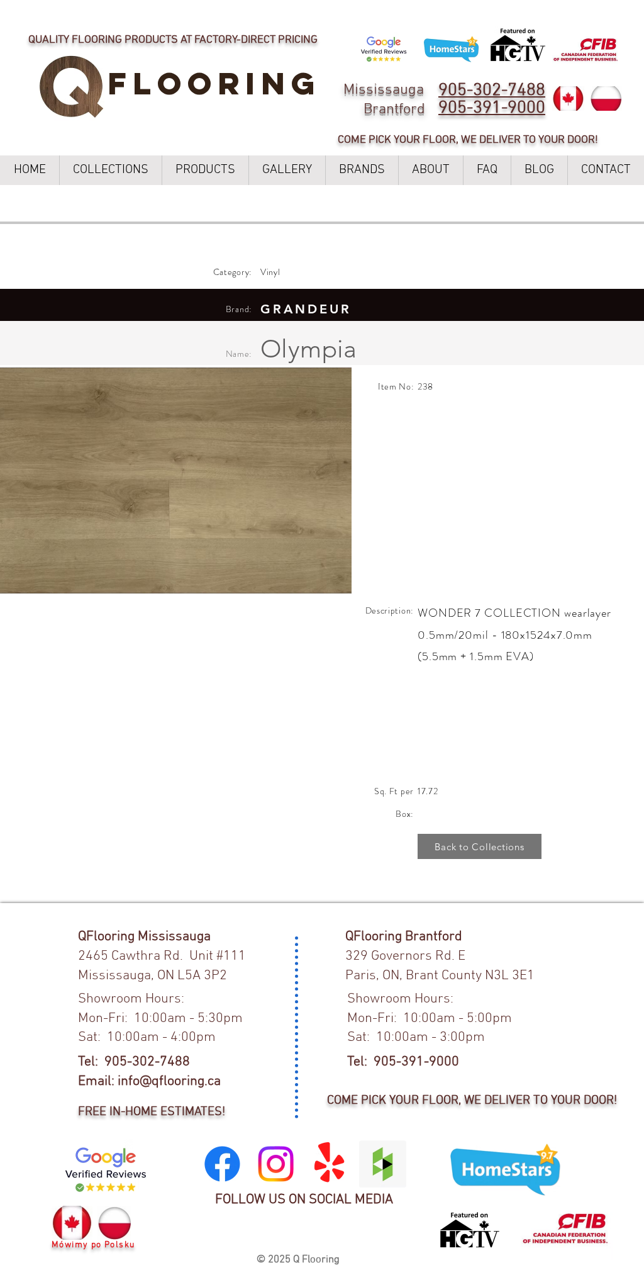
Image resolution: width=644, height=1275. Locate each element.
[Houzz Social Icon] (382, 1164)
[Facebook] (222, 1164)
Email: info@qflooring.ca (149, 1081)
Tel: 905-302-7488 (134, 1061)
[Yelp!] (329, 1164)
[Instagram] (275, 1164)
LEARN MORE (442, 13)
